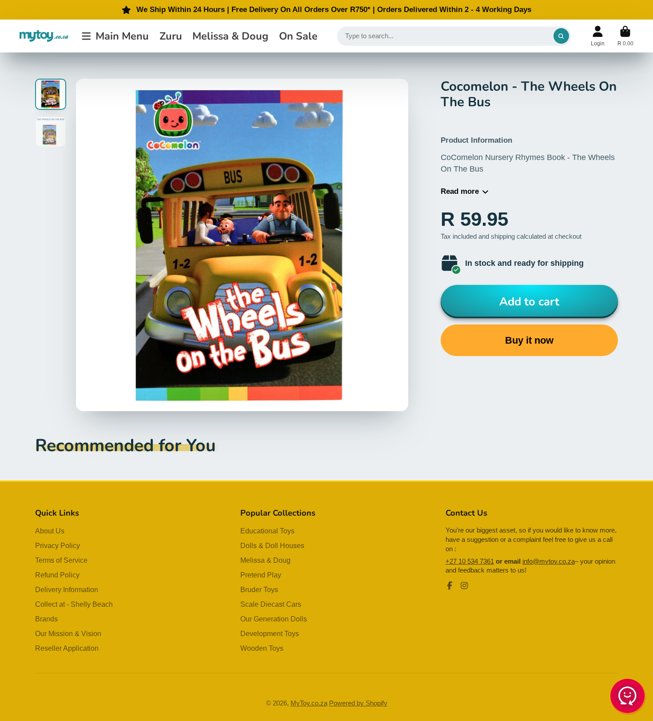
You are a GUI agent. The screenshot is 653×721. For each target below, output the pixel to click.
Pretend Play (260, 575)
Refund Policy (57, 575)
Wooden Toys (261, 648)
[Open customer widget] (628, 697)
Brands (46, 619)
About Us (49, 531)
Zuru (170, 36)
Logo (44, 36)
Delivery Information (66, 589)
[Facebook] (450, 585)
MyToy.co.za (309, 703)
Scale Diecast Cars (270, 604)
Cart (625, 36)
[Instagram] (464, 585)
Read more (460, 191)
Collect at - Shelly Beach (74, 604)
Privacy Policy (57, 545)
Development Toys (269, 633)
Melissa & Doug (230, 36)
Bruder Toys (259, 589)
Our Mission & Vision (68, 633)
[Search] (561, 36)
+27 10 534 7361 (470, 561)
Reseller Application (67, 648)
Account (598, 36)
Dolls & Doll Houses (272, 545)
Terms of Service (61, 560)
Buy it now (529, 340)
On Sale (298, 36)
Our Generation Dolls (273, 619)
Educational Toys (267, 531)
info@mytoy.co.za (548, 561)
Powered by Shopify (358, 703)
